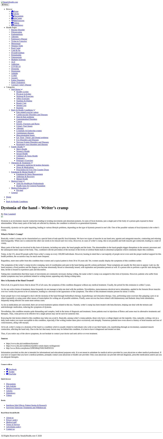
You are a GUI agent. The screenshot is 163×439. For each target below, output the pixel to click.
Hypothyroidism (17, 53)
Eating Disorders (18, 80)
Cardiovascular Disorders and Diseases (32, 115)
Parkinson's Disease (19, 39)
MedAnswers (18, 20)
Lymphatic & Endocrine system (29, 131)
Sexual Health (22, 154)
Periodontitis (16, 55)
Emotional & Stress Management (29, 174)
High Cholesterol (18, 82)
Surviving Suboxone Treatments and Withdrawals (26, 408)
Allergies (14, 37)
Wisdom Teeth (17, 46)
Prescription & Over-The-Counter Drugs (32, 170)
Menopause (16, 43)
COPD (14, 76)
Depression (15, 71)
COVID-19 (16, 66)
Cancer (19, 121)
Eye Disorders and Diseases (27, 140)
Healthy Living (22, 92)
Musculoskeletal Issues (25, 135)
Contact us (10, 429)
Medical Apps (17, 181)
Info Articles (11, 386)
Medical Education (19, 188)
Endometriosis (17, 34)
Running (19, 108)
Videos (16, 23)
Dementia (15, 69)
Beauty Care (21, 103)
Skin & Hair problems (25, 117)
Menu (6, 5)
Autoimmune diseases (25, 133)
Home (15, 11)
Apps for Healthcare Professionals (30, 183)
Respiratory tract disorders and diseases (32, 144)
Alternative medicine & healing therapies (32, 165)
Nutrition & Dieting (24, 101)
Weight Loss (21, 105)
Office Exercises (23, 98)
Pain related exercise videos (27, 112)
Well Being (16, 89)
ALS (13, 62)
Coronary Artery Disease (21, 85)
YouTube (12, 374)
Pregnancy (20, 158)
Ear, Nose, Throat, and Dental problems (32, 137)
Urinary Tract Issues (24, 126)
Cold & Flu (15, 50)
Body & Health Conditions (22, 110)
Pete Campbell (10, 214)
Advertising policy (13, 427)
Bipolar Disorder (18, 30)
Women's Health (23, 151)
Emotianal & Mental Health (22, 172)
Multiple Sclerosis (18, 59)
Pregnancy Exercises (24, 160)
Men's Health (21, 149)
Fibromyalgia (16, 32)
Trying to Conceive (19, 41)
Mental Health (22, 179)
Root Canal (15, 48)
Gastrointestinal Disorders (26, 119)
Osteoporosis (16, 57)
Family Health (17, 147)
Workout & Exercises (24, 96)
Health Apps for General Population (30, 186)
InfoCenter (17, 18)
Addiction (15, 64)
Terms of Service (13, 424)
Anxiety (14, 78)
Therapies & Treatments (21, 163)
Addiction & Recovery (25, 176)
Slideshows (10, 393)
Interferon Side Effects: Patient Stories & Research (26, 405)
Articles (16, 14)
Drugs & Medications (25, 167)
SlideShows (18, 25)
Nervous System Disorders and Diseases (32, 142)
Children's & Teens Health (27, 156)
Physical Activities (23, 94)
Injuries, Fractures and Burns (27, 124)
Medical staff (11, 422)
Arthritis (14, 73)
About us (9, 418)
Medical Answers (13, 388)
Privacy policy (12, 420)
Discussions (18, 16)
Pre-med (19, 190)
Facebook (12, 369)
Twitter (11, 372)
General (14, 193)
